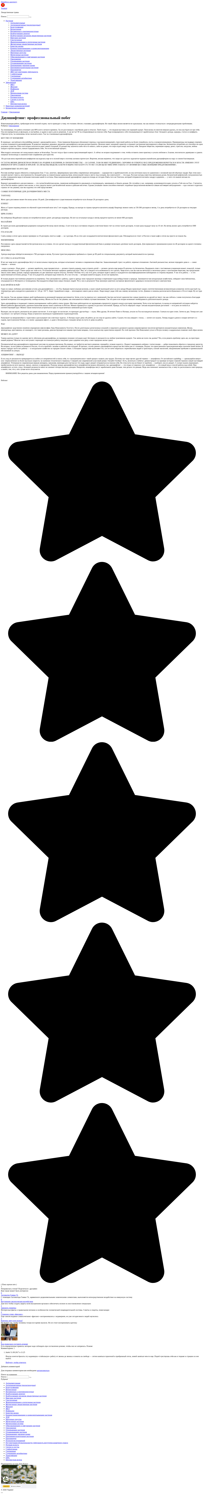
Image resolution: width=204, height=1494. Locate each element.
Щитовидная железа (18, 104)
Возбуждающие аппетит (20, 34)
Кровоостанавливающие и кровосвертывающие (29, 48)
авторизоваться (43, 1371)
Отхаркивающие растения (21, 63)
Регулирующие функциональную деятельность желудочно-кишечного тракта (37, 1443)
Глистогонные (16, 40)
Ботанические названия (15, 108)
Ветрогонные (15, 29)
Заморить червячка (8, 1308)
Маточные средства (18, 53)
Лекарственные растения (20, 51)
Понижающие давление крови (22, 65)
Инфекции (14, 89)
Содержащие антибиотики (21, 78)
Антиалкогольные (17, 23)
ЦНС (12, 102)
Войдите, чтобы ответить (16, 1362)
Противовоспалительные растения (24, 68)
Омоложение (15, 59)
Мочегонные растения (19, 55)
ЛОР (12, 91)
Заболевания (11, 82)
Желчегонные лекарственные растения (26, 44)
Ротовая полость (17, 97)
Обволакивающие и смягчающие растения (27, 57)
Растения (9, 21)
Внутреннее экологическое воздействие (17, 1301)
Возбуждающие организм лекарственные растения (30, 36)
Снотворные (15, 76)
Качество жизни (16, 46)
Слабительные (16, 74)
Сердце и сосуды (17, 99)
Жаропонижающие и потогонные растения (27, 42)
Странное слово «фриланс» (12, 1314)
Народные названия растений (18, 106)
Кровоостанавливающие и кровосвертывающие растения (29, 1415)
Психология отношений (15, 1441)
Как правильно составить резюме (14, 1344)
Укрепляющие (16, 80)
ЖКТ (12, 85)
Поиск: (4, 16)
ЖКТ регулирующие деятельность (24, 72)
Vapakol (4, 8)
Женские (13, 87)
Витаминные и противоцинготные (24, 31)
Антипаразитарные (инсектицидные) (25, 25)
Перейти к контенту (9, 2)
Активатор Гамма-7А (9, 1295)
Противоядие (15, 70)
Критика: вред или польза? (12, 1321)
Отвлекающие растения (20, 61)
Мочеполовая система (19, 93)
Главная (4, 112)
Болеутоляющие (16, 27)
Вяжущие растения (18, 38)
